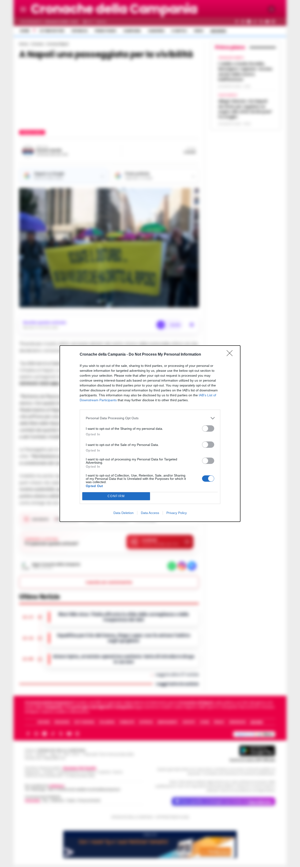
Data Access (150, 513)
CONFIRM (116, 496)
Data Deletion (123, 513)
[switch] (208, 428)
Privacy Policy (176, 513)
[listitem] (150, 418)
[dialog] (150, 434)
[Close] (231, 354)
